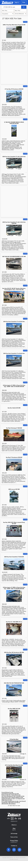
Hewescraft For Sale (6, 797)
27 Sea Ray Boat (14, 739)
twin (23, 46)
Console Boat (5, 802)
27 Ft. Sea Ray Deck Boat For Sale (14, 765)
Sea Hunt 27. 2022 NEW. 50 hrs (14, 621)
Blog (14, 828)
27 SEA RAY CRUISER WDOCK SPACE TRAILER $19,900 (14, 123)
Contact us (14, 845)
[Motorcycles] (19, 819)
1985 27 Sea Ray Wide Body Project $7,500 (14, 24)
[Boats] (16, 819)
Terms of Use (14, 837)
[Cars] (8, 819)
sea (6, 174)
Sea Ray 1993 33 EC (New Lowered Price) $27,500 (14, 523)
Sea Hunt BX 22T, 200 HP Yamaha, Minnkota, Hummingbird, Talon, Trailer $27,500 (14, 289)
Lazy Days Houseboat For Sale (9, 796)
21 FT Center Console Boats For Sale (10, 801)
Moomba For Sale (20, 796)
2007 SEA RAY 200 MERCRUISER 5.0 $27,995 (14, 256)
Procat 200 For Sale (15, 794)
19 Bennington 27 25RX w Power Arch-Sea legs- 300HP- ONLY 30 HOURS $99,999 (14, 386)
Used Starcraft (22, 801)
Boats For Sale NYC (6, 794)
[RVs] (12, 819)
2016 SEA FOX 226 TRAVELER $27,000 (14, 683)
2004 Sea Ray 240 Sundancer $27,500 (14, 652)
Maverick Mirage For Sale (17, 797)
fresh (18, 144)
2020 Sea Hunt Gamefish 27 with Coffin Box (14, 156)
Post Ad (23, 3)
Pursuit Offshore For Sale (7, 792)
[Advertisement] (14, 69)
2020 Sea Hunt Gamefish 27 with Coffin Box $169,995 (14, 222)
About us (14, 825)
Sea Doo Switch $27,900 (14, 408)
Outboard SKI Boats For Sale (8, 798)
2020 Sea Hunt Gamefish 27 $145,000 (14, 556)
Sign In (17, 2)
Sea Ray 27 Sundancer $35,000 (14, 457)
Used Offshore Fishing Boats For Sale (10, 793)
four (15, 242)
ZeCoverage (14, 833)
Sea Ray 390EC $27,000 (14, 708)
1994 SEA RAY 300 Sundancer (8, 803)
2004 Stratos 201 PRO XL (14, 802)
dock (9, 109)
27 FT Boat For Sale (20, 798)
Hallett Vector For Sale (7, 799)
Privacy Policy (14, 840)
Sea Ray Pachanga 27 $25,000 (14, 428)
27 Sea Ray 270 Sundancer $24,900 (14, 89)
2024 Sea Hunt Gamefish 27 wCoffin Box (14, 321)
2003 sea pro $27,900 (14, 489)
